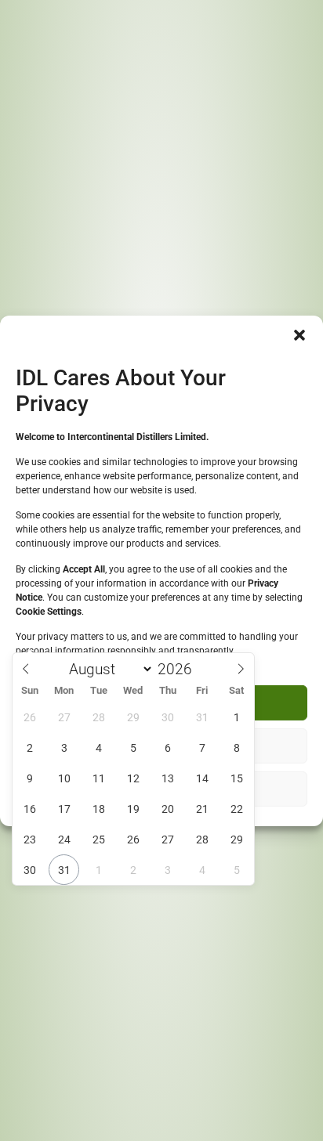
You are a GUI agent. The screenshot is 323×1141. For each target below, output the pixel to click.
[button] (299, 334)
